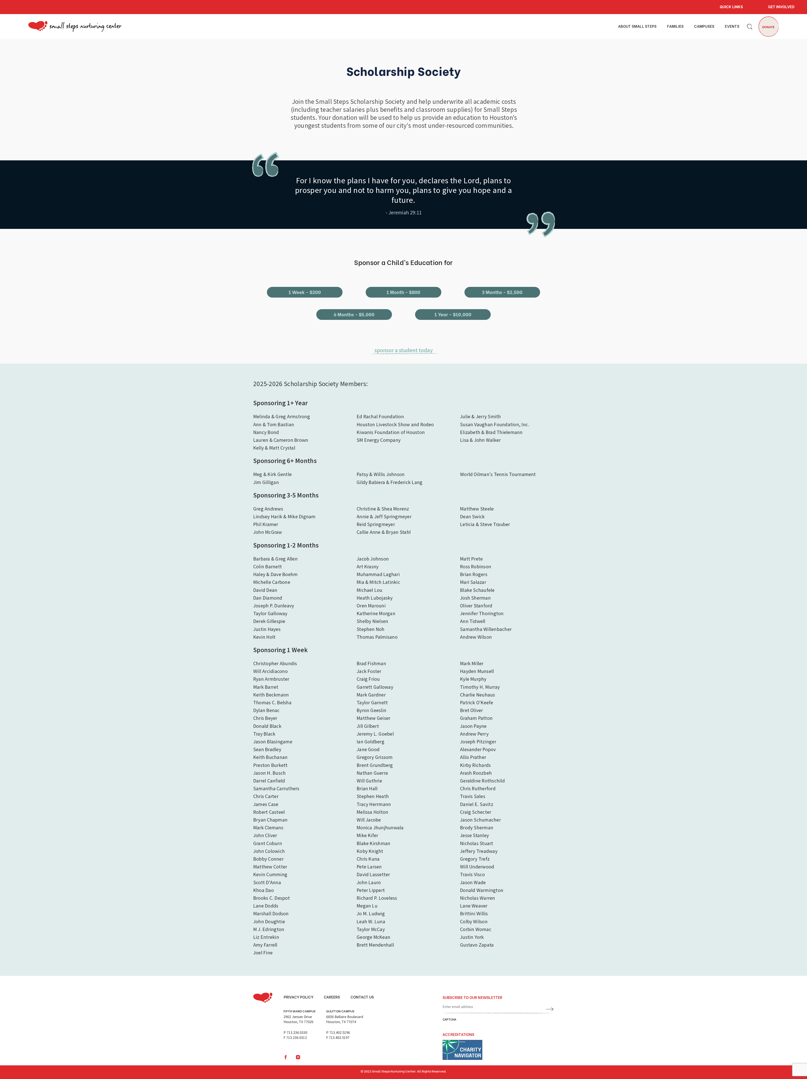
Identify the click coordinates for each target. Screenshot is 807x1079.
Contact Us (362, 997)
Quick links (731, 6)
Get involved (781, 6)
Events (732, 26)
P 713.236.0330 (295, 1032)
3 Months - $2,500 (502, 292)
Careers (332, 997)
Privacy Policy (298, 997)
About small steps (637, 26)
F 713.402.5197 (337, 1037)
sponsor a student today (403, 350)
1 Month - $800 (403, 292)
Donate (768, 26)
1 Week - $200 (305, 292)
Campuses (704, 26)
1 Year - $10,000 (452, 314)
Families (675, 26)
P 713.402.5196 (338, 1032)
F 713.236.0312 (295, 1037)
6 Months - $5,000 (354, 314)
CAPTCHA (449, 1019)
